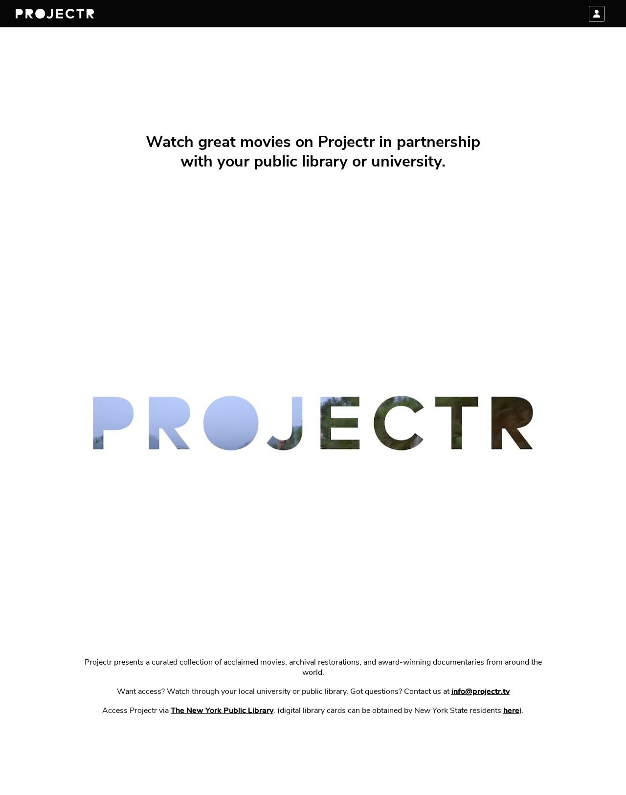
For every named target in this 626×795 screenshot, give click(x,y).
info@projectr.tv (480, 692)
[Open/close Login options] (596, 13)
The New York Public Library (222, 711)
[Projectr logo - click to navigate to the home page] (55, 14)
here (511, 711)
